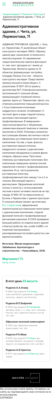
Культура (38, 14)
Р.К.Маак (31, 338)
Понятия (26, 14)
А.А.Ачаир (32, 291)
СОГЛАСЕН (6, 397)
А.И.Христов (32, 353)
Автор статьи (8, 262)
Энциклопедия (11, 14)
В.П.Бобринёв (33, 307)
